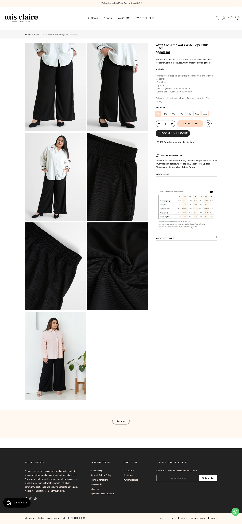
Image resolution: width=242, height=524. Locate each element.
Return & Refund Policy (101, 475)
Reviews (121, 421)
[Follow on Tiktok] (35, 499)
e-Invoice (95, 489)
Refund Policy (198, 518)
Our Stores (128, 475)
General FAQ (96, 471)
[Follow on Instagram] (30, 499)
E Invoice (212, 518)
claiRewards (96, 484)
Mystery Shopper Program (102, 494)
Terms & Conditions (99, 480)
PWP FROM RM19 (145, 18)
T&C (189, 164)
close (3, 3)
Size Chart (163, 174)
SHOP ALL (93, 18)
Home (27, 34)
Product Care (165, 238)
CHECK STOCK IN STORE (173, 133)
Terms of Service (178, 518)
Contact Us (128, 471)
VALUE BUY (124, 18)
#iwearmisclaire (130, 480)
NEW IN (108, 18)
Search (162, 518)
